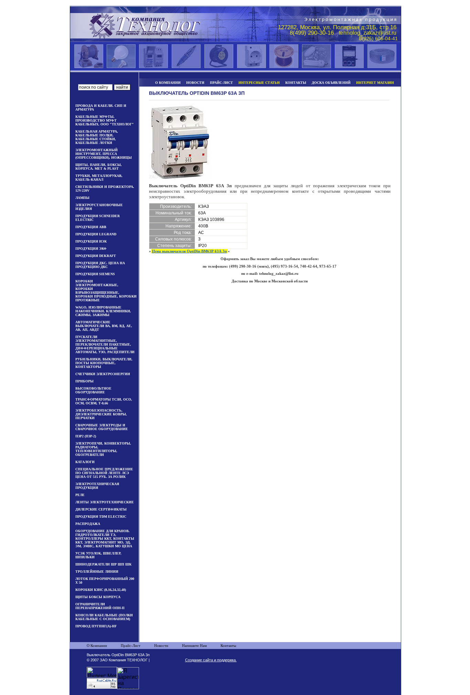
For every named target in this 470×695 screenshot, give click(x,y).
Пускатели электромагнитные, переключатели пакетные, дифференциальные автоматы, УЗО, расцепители (105, 344)
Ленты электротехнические (104, 502)
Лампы (82, 198)
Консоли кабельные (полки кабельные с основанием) (104, 617)
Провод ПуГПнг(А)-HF (96, 626)
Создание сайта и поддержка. (211, 660)
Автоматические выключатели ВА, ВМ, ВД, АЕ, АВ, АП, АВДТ (103, 326)
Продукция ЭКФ (91, 248)
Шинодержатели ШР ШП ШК (103, 564)
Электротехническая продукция (97, 486)
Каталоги (85, 462)
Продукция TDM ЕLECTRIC (100, 516)
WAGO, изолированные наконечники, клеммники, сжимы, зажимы (103, 311)
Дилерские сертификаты (101, 509)
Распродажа (87, 524)
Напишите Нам (194, 645)
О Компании (97, 645)
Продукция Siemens (95, 274)
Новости (161, 645)
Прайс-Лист (130, 645)
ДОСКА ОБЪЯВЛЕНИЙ (331, 83)
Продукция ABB (90, 227)
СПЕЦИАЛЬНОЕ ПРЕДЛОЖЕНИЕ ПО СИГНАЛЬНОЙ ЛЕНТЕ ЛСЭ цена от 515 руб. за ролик (104, 473)
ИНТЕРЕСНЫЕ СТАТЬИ (259, 83)
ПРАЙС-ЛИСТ (221, 83)
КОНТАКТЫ (295, 83)
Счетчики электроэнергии (102, 374)
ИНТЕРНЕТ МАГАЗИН (375, 83)
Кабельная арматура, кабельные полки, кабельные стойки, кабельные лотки (96, 137)
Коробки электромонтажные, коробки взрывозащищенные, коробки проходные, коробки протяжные (106, 290)
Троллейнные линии (96, 571)
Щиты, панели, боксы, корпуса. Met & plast (98, 166)
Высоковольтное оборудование (93, 390)
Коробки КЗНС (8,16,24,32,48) (100, 590)
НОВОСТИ (195, 83)
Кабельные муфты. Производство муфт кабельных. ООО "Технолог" (104, 120)
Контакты (228, 645)
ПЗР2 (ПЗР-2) (85, 436)
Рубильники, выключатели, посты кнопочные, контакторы (103, 363)
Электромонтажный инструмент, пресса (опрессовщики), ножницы (103, 153)
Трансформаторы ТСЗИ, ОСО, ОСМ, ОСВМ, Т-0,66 (103, 401)
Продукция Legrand (95, 234)
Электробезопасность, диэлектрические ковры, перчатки (101, 414)
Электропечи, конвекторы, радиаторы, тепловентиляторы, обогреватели (103, 449)
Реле (80, 495)
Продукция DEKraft (95, 256)
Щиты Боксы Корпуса (97, 597)
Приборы (84, 381)
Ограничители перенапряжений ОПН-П (100, 606)
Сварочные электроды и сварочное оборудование (101, 427)
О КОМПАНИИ (168, 83)
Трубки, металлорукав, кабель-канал (98, 177)
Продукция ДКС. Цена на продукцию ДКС (100, 265)
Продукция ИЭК (91, 241)
